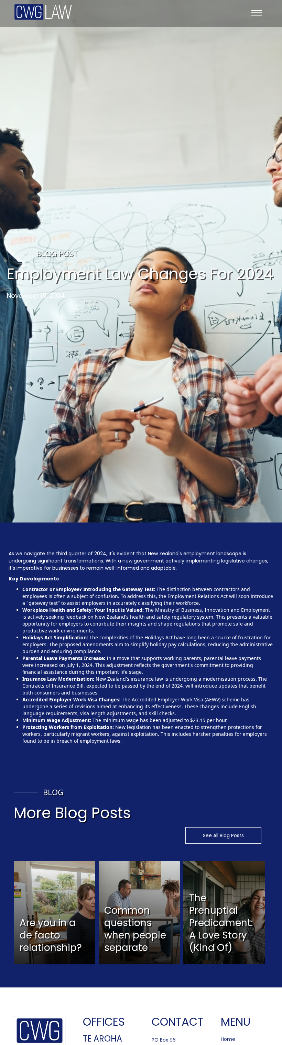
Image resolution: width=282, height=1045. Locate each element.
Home (228, 1039)
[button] (256, 13)
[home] (43, 12)
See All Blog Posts (223, 835)
